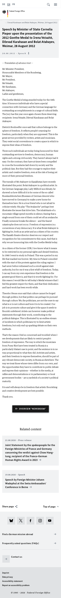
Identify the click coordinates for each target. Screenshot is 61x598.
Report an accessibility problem (15, 585)
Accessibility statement (12, 581)
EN (8, 4)
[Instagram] (41, 521)
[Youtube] (51, 521)
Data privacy (7, 577)
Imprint (5, 573)
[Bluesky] (12, 521)
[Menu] (55, 4)
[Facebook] (31, 521)
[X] (22, 521)
